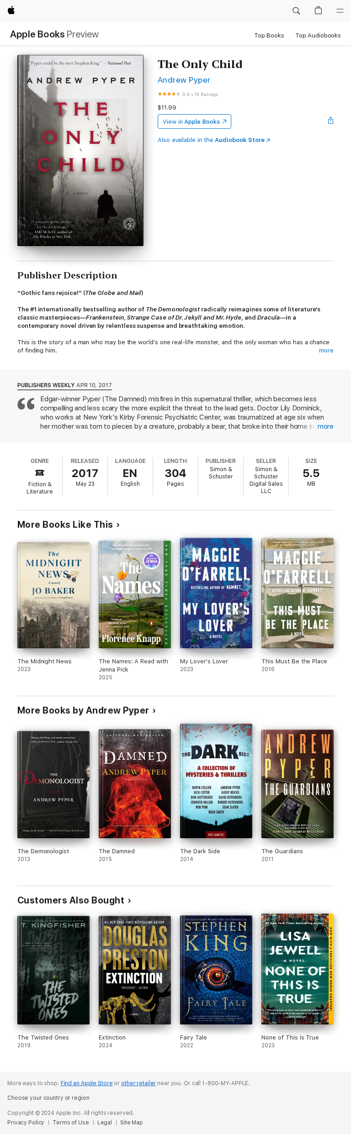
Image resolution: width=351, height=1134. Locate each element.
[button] (296, 11)
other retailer (138, 1083)
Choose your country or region (48, 1098)
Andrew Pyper (184, 79)
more (326, 350)
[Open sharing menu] (330, 121)
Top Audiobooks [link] (318, 35)
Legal (104, 1122)
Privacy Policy (25, 1122)
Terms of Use (71, 1122)
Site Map (131, 1122)
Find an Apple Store (87, 1083)
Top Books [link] (269, 35)
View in (191, 121)
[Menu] (340, 11)
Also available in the (211, 139)
